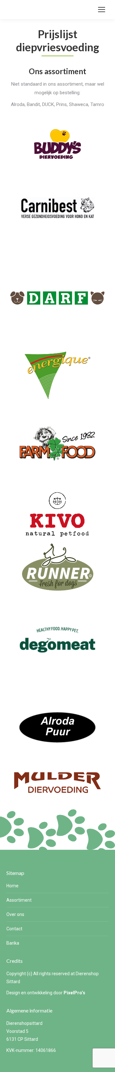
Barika (12, 943)
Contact (14, 928)
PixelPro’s (74, 992)
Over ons (15, 914)
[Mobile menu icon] (101, 9)
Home (12, 885)
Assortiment (19, 900)
